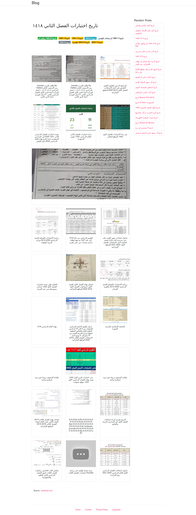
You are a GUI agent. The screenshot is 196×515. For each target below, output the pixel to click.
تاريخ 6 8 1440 (90, 38)
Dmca (78, 509)
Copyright (116, 509)
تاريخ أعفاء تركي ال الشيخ (145, 77)
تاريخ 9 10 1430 (141, 38)
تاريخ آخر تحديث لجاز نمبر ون (146, 51)
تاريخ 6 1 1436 (64, 38)
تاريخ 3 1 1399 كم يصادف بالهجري (110, 38)
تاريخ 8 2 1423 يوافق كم (47, 38)
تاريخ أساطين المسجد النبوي (146, 87)
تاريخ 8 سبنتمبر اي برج (144, 127)
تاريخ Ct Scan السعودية (144, 102)
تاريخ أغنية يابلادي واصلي (145, 25)
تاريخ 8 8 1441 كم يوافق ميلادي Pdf (147, 44)
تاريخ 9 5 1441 (141, 56)
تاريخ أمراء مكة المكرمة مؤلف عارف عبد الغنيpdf (147, 62)
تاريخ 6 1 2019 (97, 42)
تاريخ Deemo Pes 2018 (144, 97)
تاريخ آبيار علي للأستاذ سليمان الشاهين (146, 32)
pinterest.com (47, 490)
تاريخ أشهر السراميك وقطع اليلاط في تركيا (148, 70)
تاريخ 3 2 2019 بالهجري (81, 42)
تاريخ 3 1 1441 (77, 38)
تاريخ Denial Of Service (144, 122)
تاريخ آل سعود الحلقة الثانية (146, 82)
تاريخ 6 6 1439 (64, 42)
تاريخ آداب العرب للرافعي (145, 92)
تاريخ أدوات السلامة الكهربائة (146, 117)
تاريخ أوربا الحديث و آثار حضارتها (147, 112)
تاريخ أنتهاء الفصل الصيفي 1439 (147, 107)
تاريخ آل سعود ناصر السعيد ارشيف (148, 132)
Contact (88, 509)
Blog (35, 2)
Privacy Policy (102, 509)
